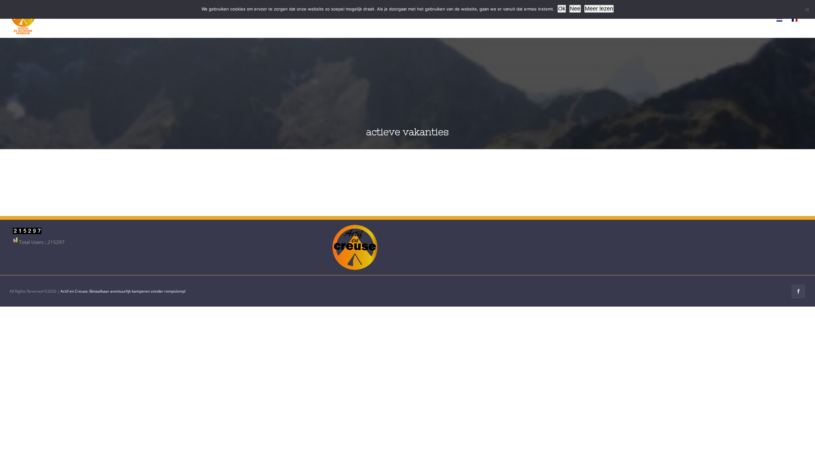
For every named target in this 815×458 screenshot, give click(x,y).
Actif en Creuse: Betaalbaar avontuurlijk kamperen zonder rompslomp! (123, 291)
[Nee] (807, 9)
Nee (575, 8)
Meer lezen (599, 8)
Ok (561, 8)
